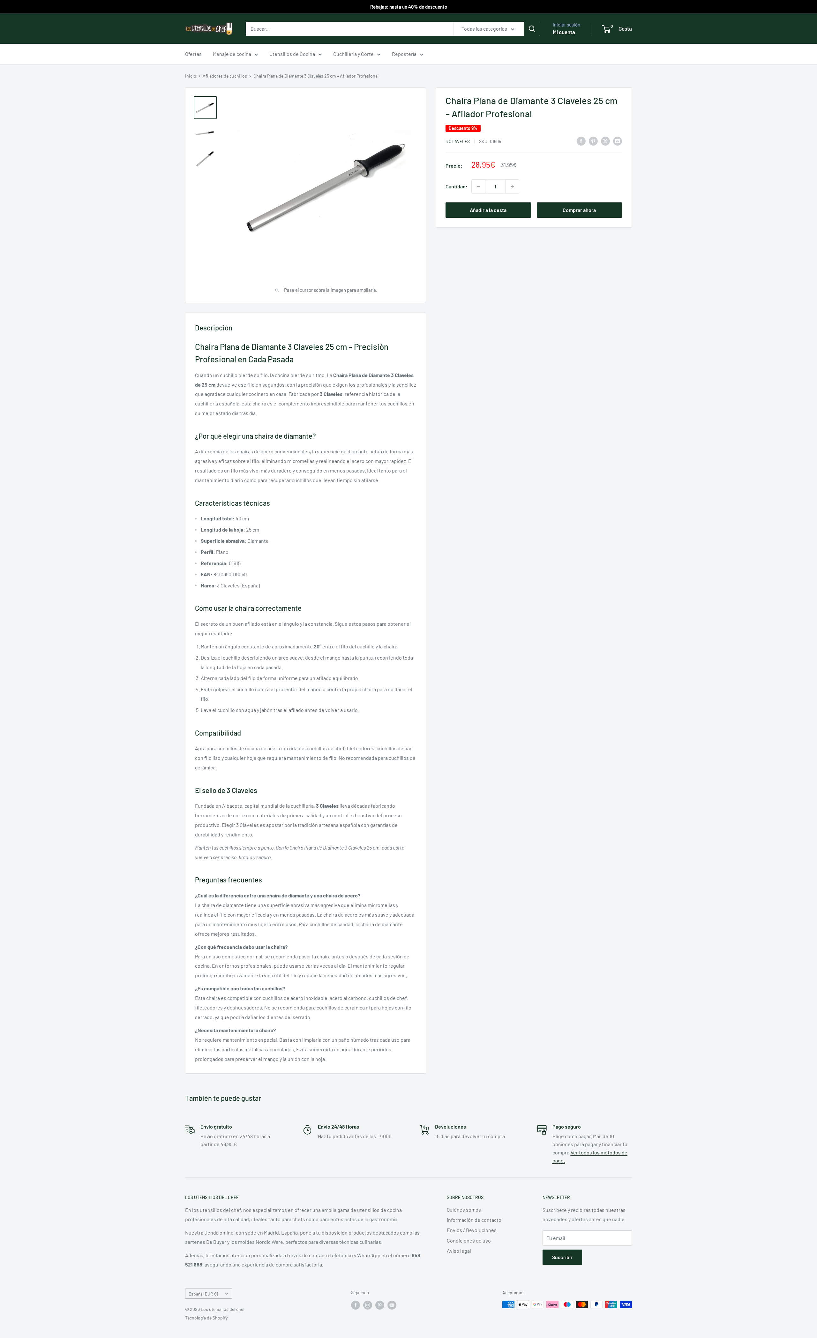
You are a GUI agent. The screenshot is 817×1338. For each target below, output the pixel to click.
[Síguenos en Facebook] (355, 1305)
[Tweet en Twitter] (605, 141)
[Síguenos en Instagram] (367, 1305)
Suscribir (562, 1257)
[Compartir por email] (617, 141)
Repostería (404, 54)
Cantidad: (457, 186)
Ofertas (193, 54)
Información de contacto (474, 1220)
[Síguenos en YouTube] (391, 1305)
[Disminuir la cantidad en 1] (478, 186)
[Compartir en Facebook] (581, 141)
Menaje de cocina (232, 54)
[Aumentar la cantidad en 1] (512, 186)
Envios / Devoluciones (472, 1230)
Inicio (190, 76)
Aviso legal (459, 1251)
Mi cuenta (564, 32)
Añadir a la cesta (488, 210)
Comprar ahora (579, 210)
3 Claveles (458, 141)
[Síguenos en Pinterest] (379, 1305)
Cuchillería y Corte (353, 54)
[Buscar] (532, 29)
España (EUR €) (203, 1293)
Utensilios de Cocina (292, 54)
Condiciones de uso (469, 1240)
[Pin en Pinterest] (593, 141)
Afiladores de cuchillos (225, 76)
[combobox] (349, 29)
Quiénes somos (464, 1209)
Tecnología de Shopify (206, 1317)
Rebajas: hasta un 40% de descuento (408, 7)
